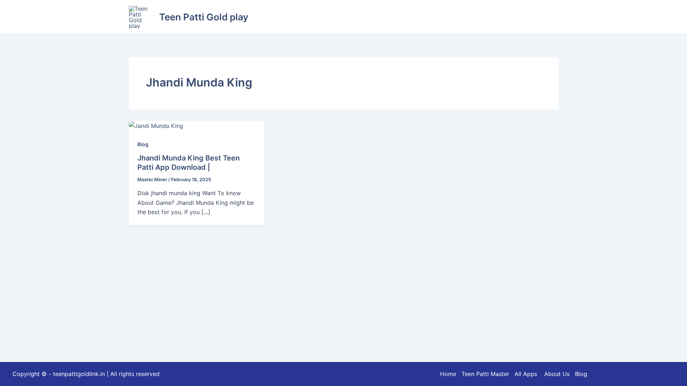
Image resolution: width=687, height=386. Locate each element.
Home (448, 373)
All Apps (528, 373)
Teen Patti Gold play (203, 17)
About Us (557, 373)
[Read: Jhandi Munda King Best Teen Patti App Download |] (156, 125)
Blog (142, 144)
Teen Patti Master (485, 373)
